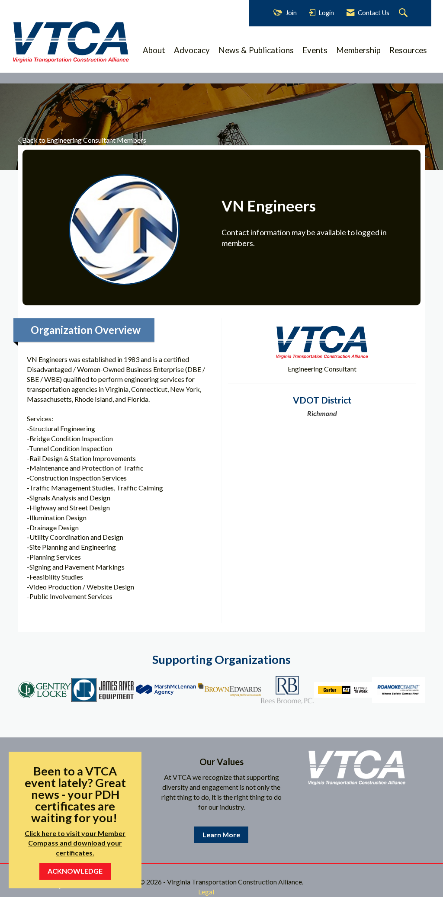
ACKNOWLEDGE (75, 871)
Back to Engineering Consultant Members (84, 140)
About (154, 50)
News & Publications (256, 50)
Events (314, 50)
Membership (358, 50)
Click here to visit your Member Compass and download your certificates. (75, 843)
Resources (408, 50)
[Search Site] (404, 13)
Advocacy (192, 50)
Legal (206, 891)
